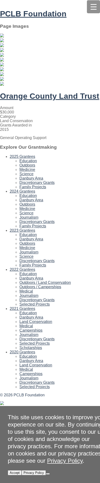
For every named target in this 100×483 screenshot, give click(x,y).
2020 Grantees (22, 352)
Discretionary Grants (37, 183)
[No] (48, 474)
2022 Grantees (22, 269)
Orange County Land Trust (49, 96)
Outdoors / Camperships (40, 287)
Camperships (30, 330)
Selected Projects (34, 304)
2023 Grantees (22, 230)
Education (28, 161)
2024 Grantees (22, 191)
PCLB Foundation (33, 13)
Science (26, 174)
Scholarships (30, 348)
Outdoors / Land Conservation (45, 282)
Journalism (28, 217)
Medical (26, 291)
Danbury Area (31, 178)
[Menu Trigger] (93, 6)
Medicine (27, 170)
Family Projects (32, 187)
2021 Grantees (22, 309)
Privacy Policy (65, 460)
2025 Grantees (22, 156)
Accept (15, 473)
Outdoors (27, 165)
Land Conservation (35, 322)
